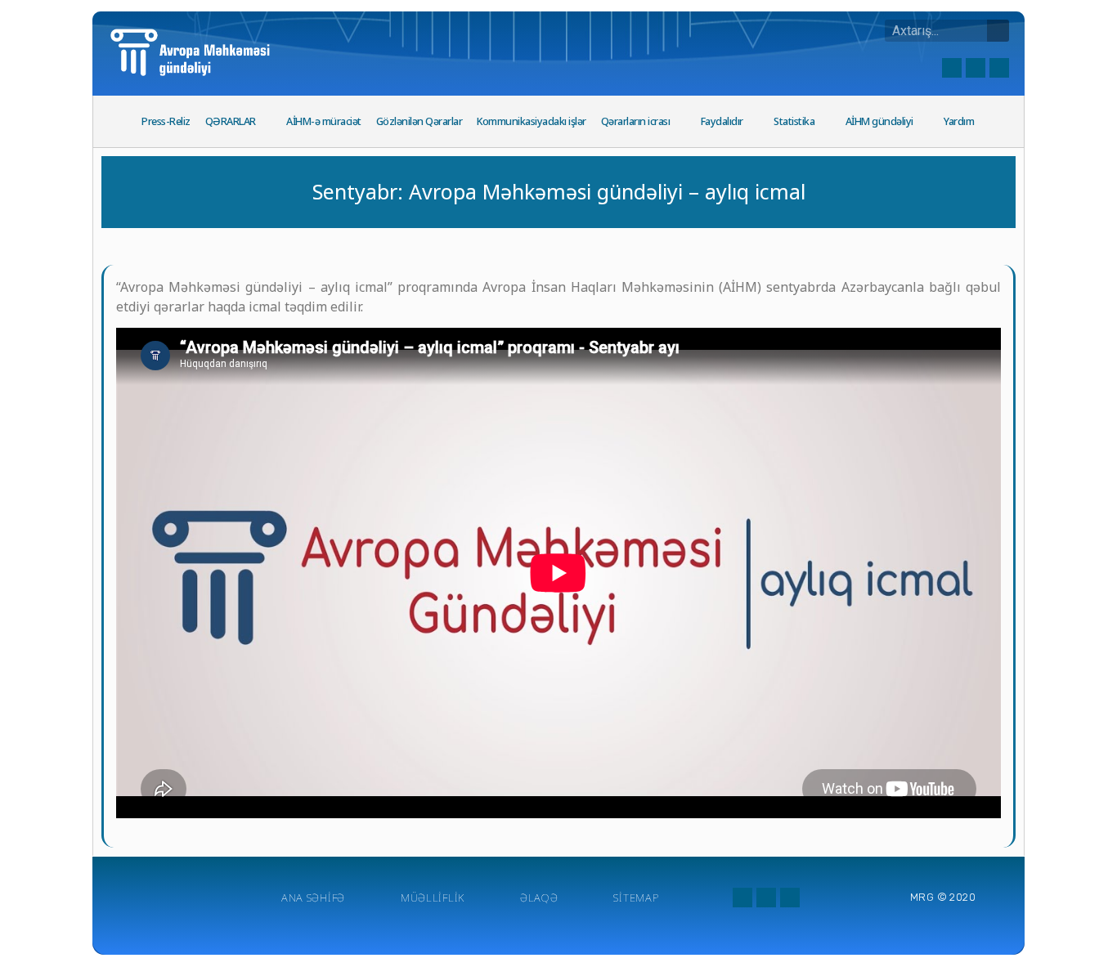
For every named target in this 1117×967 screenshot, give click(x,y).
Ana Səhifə (313, 897)
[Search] (998, 31)
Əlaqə (539, 897)
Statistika (794, 121)
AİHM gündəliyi (879, 121)
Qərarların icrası (636, 121)
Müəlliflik (432, 897)
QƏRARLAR (230, 121)
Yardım (959, 121)
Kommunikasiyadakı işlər (531, 121)
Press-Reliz (166, 121)
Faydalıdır (722, 121)
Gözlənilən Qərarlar (419, 121)
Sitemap (635, 897)
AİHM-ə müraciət (323, 121)
